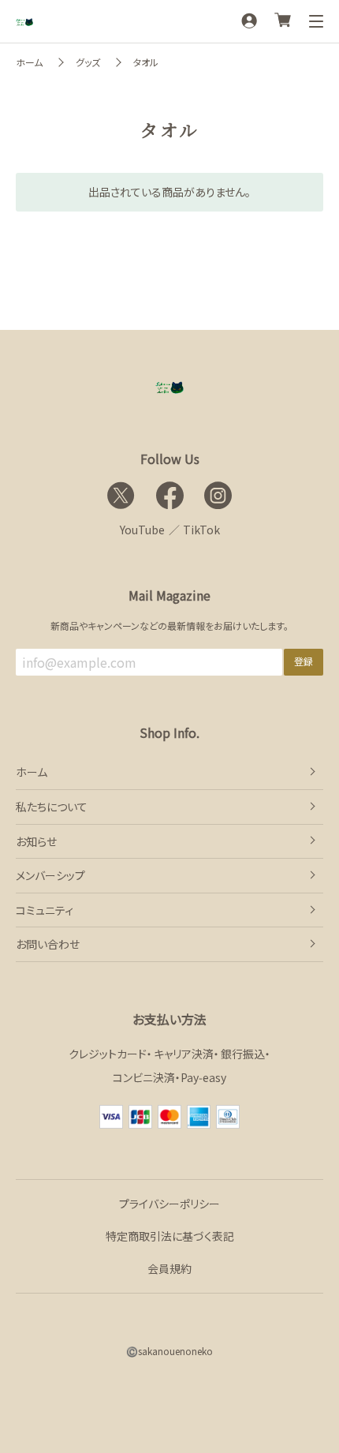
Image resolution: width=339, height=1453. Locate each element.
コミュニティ (44, 910)
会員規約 (169, 1268)
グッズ (88, 62)
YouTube (142, 529)
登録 (303, 661)
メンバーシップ (50, 875)
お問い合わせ (48, 944)
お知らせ (36, 841)
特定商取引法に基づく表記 (170, 1236)
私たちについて (52, 807)
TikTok (201, 529)
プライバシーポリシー (169, 1203)
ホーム (29, 62)
